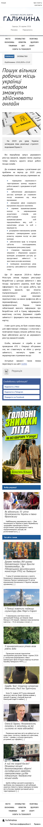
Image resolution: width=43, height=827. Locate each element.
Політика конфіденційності (20, 824)
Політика (34, 39)
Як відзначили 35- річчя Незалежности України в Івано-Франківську (21, 514)
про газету (38, 3)
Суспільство (20, 39)
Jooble (24, 364)
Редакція (17, 370)
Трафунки (12, 46)
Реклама (14, 30)
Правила (37, 824)
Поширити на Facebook (14, 397)
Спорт (32, 46)
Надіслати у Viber (12, 387)
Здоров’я (34, 42)
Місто (7, 39)
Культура (22, 42)
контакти (38, 5)
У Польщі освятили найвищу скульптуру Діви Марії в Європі (21, 610)
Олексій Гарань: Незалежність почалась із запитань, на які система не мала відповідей (20, 726)
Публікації (9, 56)
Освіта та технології (21, 49)
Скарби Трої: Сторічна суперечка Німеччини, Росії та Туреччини (21, 687)
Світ (23, 46)
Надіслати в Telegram (14, 392)
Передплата (27, 30)
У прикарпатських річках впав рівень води (20, 647)
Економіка (9, 42)
